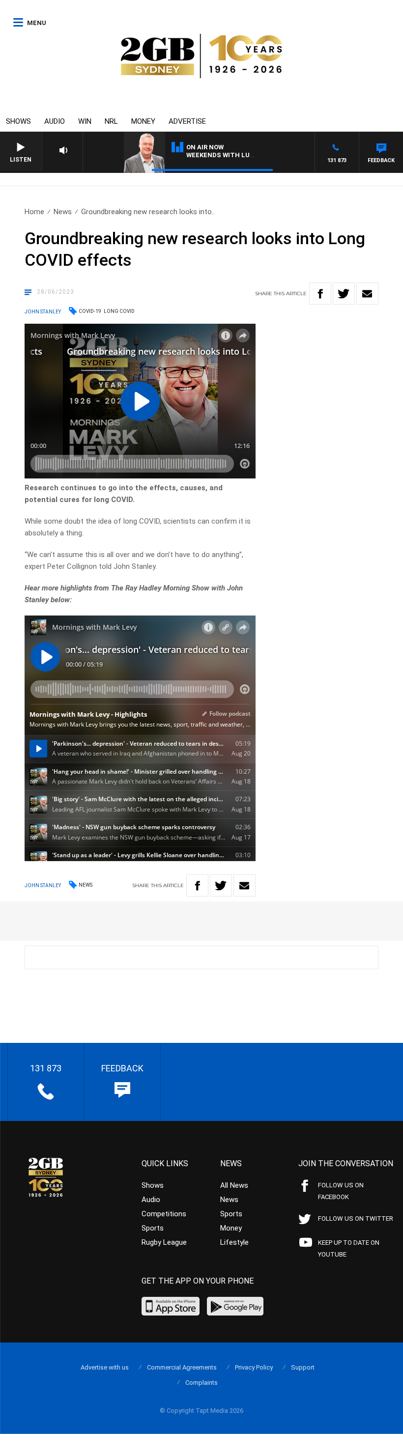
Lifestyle (234, 1242)
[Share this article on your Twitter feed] (344, 293)
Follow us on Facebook (341, 1191)
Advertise (187, 121)
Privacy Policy (254, 1367)
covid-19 (90, 311)
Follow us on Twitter (355, 1218)
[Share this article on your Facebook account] (320, 293)
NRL (111, 121)
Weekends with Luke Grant (234, 155)
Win (84, 121)
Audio (54, 121)
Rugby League (164, 1242)
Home (34, 211)
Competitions (164, 1213)
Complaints (201, 1382)
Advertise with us (105, 1367)
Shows (18, 121)
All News (234, 1185)
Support (303, 1367)
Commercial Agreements (182, 1367)
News (63, 211)
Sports (153, 1228)
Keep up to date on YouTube (348, 1248)
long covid (119, 311)
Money (143, 121)
